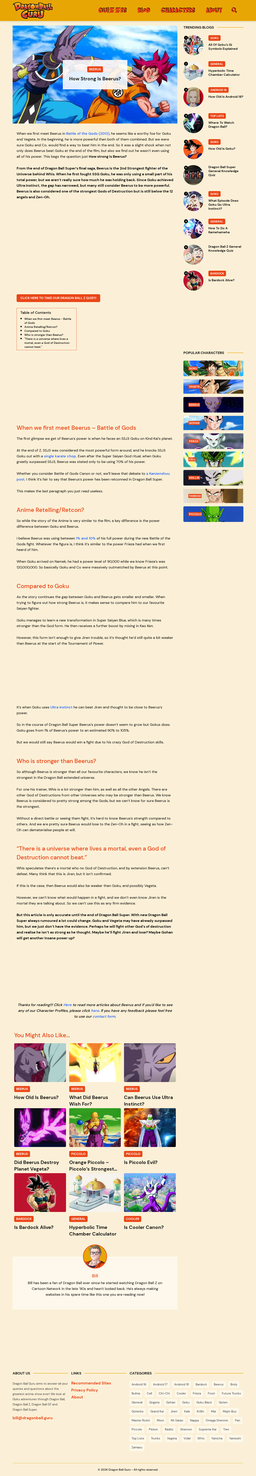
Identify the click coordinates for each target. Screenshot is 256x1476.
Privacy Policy (84, 1390)
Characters (178, 10)
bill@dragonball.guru (33, 1417)
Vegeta (172, 1438)
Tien (226, 1429)
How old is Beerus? (36, 1097)
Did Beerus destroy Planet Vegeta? (36, 1165)
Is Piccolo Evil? (141, 1162)
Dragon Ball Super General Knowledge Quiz (223, 171)
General (137, 1402)
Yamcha (216, 1438)
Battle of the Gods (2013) (87, 133)
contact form (104, 1016)
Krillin (200, 1411)
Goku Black (204, 1402)
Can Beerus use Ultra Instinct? (148, 1100)
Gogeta (154, 1402)
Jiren (174, 1411)
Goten (223, 1402)
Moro (160, 1420)
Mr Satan (177, 1420)
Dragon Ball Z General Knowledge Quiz (224, 249)
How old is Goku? (221, 149)
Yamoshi (235, 1438)
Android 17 (160, 1384)
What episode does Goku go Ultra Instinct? (223, 205)
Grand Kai (157, 1411)
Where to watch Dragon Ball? (221, 125)
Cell (149, 1393)
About (214, 10)
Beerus (219, 1384)
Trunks (155, 1438)
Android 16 (139, 1384)
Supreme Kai (207, 1429)
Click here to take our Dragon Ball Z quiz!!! (58, 298)
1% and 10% (86, 538)
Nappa (194, 1420)
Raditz (169, 1429)
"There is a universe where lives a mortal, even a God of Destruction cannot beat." (46, 343)
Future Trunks (231, 1393)
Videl (187, 1438)
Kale (187, 1411)
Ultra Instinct (61, 707)
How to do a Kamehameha (219, 230)
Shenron (186, 1429)
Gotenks (138, 1411)
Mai (213, 1411)
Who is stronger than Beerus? (43, 335)
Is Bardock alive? (34, 1227)
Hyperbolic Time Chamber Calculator (93, 1230)
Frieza (197, 1393)
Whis (201, 1438)
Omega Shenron (217, 1420)
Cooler (181, 1393)
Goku (186, 1402)
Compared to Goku (37, 331)
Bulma (136, 1393)
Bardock (201, 1384)
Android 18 (181, 1384)
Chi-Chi (164, 1393)
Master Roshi (141, 1420)
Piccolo (137, 1429)
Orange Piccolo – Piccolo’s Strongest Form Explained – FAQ (94, 1165)
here (95, 1010)
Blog (143, 10)
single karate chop (60, 456)
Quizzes (112, 10)
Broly (233, 1384)
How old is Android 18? (225, 97)
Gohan (170, 1402)
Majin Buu (230, 1411)
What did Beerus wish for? (88, 1100)
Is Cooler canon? (144, 1227)
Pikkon (153, 1429)
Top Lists (138, 1438)
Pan (237, 1420)
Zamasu (137, 1447)
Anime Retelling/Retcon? (40, 327)
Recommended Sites (91, 1383)
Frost (211, 1393)
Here (67, 1004)
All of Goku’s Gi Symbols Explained (223, 47)
